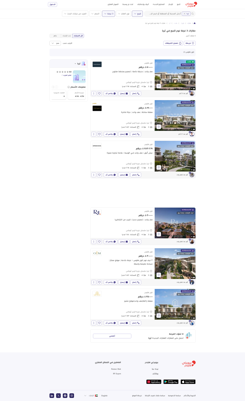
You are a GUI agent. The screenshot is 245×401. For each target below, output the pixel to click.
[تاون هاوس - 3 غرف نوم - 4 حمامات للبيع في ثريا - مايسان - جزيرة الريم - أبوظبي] (143, 78)
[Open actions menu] (93, 93)
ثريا (188, 13)
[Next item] (53, 87)
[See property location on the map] (158, 86)
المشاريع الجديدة (158, 4)
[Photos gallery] (175, 74)
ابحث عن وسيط (127, 4)
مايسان (175, 23)
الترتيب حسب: (67, 43)
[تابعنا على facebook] (65, 395)
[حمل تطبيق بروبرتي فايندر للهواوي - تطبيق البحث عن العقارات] (153, 382)
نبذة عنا (155, 369)
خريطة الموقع (137, 395)
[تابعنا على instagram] (71, 395)
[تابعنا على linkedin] (52, 395)
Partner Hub (116, 369)
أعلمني (112, 336)
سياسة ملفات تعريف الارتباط (155, 395)
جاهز (55, 35)
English (104, 395)
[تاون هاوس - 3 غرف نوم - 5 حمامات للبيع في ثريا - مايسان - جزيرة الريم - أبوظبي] (143, 159)
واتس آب (109, 93)
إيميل (122, 93)
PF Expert (117, 373)
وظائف (155, 373)
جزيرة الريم (181, 23)
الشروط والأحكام (190, 395)
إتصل (134, 93)
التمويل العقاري (113, 4)
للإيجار (171, 4)
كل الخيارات (78, 35)
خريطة (188, 43)
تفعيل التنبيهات (171, 43)
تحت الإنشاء (67, 35)
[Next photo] (193, 75)
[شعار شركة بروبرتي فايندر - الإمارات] (191, 4)
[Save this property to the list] (99, 93)
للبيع (178, 4)
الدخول (52, 4)
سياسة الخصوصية (174, 395)
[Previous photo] (157, 75)
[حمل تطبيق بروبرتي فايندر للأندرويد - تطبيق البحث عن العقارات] (171, 382)
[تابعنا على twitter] (58, 395)
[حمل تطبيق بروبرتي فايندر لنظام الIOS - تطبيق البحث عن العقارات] (188, 382)
